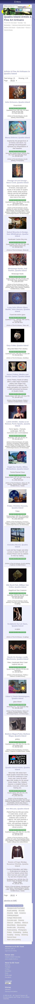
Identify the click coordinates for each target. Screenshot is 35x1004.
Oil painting (21, 927)
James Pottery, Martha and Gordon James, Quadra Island (17, 375)
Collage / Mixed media (14, 918)
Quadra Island (20, 27)
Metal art (25, 922)
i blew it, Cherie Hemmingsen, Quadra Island (17, 697)
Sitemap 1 (8, 989)
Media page (8, 975)
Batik (16, 913)
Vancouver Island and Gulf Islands (21, 25)
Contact (7, 969)
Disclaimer (8, 977)
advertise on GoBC (10, 900)
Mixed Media (11, 925)
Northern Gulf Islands (9, 27)
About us (7, 965)
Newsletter (8, 971)
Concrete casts (12, 920)
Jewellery (18, 922)
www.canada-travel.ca (11, 959)
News (6, 973)
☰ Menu (17, 2)
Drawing (21, 920)
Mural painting (21, 925)
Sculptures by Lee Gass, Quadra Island (17, 625)
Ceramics (22, 913)
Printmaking (17, 932)
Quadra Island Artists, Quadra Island (17, 768)
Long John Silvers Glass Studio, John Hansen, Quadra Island (17, 309)
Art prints (10, 913)
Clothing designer (12, 915)
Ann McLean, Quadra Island (17, 809)
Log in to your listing (11, 950)
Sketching (24, 935)
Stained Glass (11, 937)
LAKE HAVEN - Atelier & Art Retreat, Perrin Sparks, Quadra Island (17, 424)
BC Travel (14, 22)
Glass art (10, 922)
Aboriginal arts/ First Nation (15, 908)
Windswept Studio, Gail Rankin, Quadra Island (17, 269)
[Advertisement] (17, 49)
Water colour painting (14, 939)
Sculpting (10, 935)
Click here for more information (17, 108)
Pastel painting (12, 930)
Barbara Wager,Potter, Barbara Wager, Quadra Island (17, 735)
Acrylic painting (12, 910)
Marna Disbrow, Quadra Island (17, 138)
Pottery (9, 932)
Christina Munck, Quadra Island (17, 546)
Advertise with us (10, 948)
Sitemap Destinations (11, 991)
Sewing (17, 935)
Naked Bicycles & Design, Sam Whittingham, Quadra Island (17, 234)
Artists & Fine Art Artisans (14, 906)
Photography (22, 930)
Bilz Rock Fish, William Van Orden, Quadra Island (17, 586)
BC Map (20, 22)
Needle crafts (11, 927)
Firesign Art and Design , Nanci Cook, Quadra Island (17, 182)
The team (7, 967)
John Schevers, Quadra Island (17, 102)
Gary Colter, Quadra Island (17, 345)
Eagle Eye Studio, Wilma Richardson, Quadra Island (17, 468)
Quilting (25, 932)
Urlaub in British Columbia (12, 957)
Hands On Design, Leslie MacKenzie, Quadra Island (17, 658)
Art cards (21, 910)
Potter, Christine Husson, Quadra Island (17, 507)
